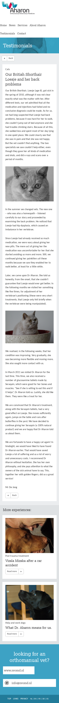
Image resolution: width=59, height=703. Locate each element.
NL (31, 699)
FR (39, 699)
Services (22, 25)
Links (15, 699)
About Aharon (38, 25)
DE (43, 699)
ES (47, 699)
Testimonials (7, 33)
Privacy (24, 699)
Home (3, 25)
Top (9, 699)
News (12, 25)
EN (35, 699)
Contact (21, 33)
